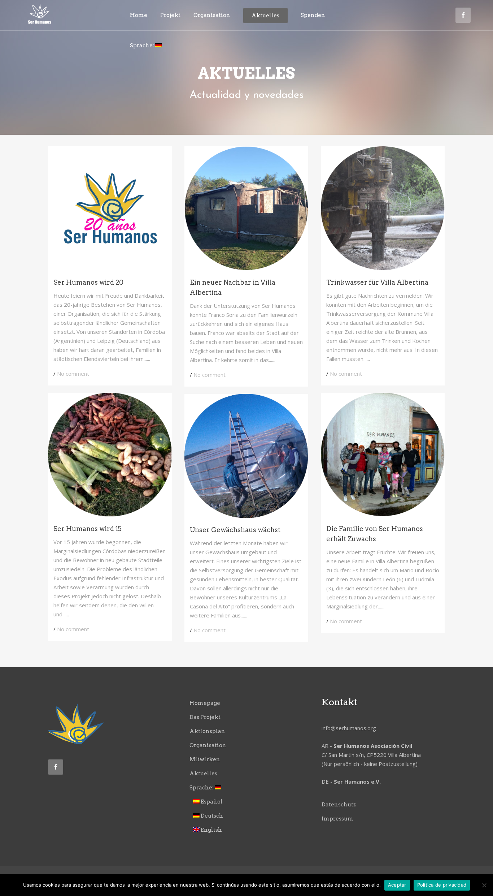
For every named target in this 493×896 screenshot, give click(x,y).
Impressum (337, 818)
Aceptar (397, 885)
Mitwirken (204, 759)
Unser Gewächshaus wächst (235, 530)
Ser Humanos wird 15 (87, 529)
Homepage (204, 703)
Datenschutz (339, 804)
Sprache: (202, 787)
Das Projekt (205, 717)
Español (211, 801)
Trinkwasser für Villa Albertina (377, 282)
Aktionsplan (207, 731)
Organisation (207, 745)
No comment (73, 373)
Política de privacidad (442, 885)
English (211, 830)
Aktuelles (203, 773)
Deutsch (211, 816)
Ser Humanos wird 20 (88, 282)
